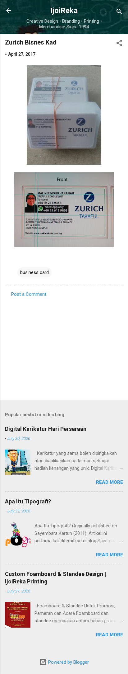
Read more (109, 482)
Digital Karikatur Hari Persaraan (45, 429)
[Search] (119, 12)
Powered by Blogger (68, 662)
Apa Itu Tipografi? (28, 501)
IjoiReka (64, 10)
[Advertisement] (64, 346)
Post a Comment (28, 294)
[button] (119, 44)
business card (34, 272)
